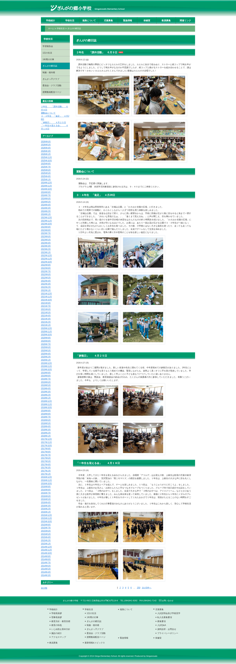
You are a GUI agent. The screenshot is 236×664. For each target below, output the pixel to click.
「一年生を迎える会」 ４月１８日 (98, 463)
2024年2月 (46, 211)
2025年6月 (46, 170)
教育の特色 (56, 625)
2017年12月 (46, 439)
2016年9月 (46, 486)
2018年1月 (46, 436)
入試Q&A (161, 625)
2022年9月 (46, 265)
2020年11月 (46, 331)
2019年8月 (46, 376)
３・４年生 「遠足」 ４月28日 (95, 195)
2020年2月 (46, 357)
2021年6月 (46, 309)
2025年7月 (46, 167)
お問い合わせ (167, 601)
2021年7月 (46, 306)
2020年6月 (46, 347)
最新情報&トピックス (95, 642)
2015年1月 (46, 543)
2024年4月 (46, 205)
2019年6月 (46, 382)
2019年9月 (46, 372)
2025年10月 (46, 160)
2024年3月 (46, 208)
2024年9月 (46, 192)
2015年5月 (46, 534)
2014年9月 (46, 556)
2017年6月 (46, 458)
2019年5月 (46, 385)
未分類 (44, 588)
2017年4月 (46, 464)
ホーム (51, 28)
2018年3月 (46, 429)
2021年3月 (46, 319)
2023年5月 (46, 239)
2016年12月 (46, 477)
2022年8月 (46, 268)
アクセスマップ (58, 637)
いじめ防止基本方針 (60, 629)
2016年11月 (46, 480)
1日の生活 (47, 53)
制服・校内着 (49, 72)
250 (138, 587)
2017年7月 (46, 455)
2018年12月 (46, 401)
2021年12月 (46, 293)
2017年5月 (46, 461)
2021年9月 (46, 303)
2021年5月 (46, 312)
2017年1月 (46, 474)
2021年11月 (46, 296)
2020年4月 (46, 354)
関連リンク (185, 20)
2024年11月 (46, 186)
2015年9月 (46, 524)
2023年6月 (46, 236)
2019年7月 (46, 379)
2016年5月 (46, 499)
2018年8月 (46, 414)
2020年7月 (46, 344)
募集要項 (161, 621)
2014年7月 (46, 562)
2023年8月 (46, 230)
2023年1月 (46, 252)
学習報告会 (48, 46)
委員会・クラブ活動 (52, 85)
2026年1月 (46, 154)
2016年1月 (46, 512)
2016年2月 (46, 509)
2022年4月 (46, 281)
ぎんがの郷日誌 (74, 28)
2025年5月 (46, 173)
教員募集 (166, 20)
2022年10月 (46, 262)
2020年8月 (46, 341)
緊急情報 (127, 20)
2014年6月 (46, 566)
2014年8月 (46, 559)
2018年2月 (46, 433)
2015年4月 (46, 537)
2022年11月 (46, 258)
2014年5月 (46, 569)
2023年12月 (46, 217)
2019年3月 (46, 391)
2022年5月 (46, 277)
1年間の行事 (48, 59)
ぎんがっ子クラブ (51, 79)
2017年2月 (46, 471)
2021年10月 (46, 300)
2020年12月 (46, 328)
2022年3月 (46, 284)
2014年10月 (46, 553)
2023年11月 (46, 221)
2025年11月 (46, 157)
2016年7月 (46, 493)
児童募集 (108, 20)
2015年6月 (46, 531)
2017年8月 (46, 452)
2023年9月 (46, 227)
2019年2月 (46, 395)
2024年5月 (46, 202)
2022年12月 (46, 255)
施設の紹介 (56, 633)
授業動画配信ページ (52, 92)
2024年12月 (46, 182)
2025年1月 (46, 179)
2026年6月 (46, 141)
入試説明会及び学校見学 (168, 613)
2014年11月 (46, 550)
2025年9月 (46, 163)
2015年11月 (46, 518)
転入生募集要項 (164, 617)
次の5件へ (146, 587)
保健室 (147, 20)
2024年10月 (46, 189)
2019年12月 (46, 363)
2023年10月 (46, 224)
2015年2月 (46, 540)
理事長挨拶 (56, 617)
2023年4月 (46, 243)
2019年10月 (46, 369)
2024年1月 (46, 214)
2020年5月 (46, 350)
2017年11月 (46, 442)
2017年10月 (46, 445)
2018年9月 (46, 410)
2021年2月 (46, 322)
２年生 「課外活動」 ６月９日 (96, 52)
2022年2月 (46, 287)
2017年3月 (46, 467)
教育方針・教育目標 (60, 621)
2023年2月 (46, 249)
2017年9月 (46, 448)
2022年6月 (46, 274)
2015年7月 (46, 528)
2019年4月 (46, 388)
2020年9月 (46, 338)
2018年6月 (46, 420)
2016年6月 (46, 496)
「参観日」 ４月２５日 (91, 355)
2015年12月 (46, 515)
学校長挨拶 (56, 613)
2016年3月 (46, 505)
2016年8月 (46, 490)
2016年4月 (46, 502)
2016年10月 (46, 483)
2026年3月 (46, 151)
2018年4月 (46, 426)
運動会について (85, 171)
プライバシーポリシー (167, 633)
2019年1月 (46, 398)
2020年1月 (46, 360)
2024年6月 (46, 198)
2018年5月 (46, 423)
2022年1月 (46, 290)
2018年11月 (46, 404)
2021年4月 (46, 315)
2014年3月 (46, 575)
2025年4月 (46, 176)
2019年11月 (46, 366)
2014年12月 (46, 547)
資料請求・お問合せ (166, 629)
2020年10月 (46, 334)
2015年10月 (46, 521)
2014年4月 (46, 572)
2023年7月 (46, 233)
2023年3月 (46, 246)
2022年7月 (46, 271)
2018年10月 (46, 407)
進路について (89, 20)
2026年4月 (46, 148)
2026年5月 (46, 144)
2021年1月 (46, 325)
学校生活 (69, 20)
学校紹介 (50, 20)
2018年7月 (46, 417)
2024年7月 (46, 195)
